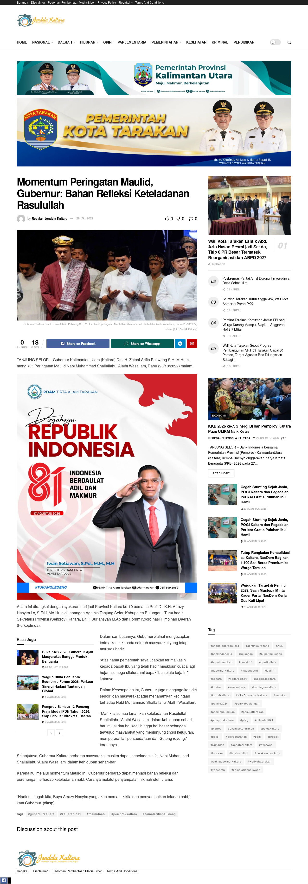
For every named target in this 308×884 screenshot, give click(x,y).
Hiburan (87, 42)
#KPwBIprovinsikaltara (251, 695)
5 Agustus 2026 (55, 696)
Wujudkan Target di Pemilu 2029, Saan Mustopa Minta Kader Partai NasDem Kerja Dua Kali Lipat (264, 593)
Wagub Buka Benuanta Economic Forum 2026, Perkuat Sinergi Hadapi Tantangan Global (67, 683)
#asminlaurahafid (257, 645)
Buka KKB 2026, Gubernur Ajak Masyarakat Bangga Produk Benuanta (67, 656)
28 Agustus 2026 (56, 667)
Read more (223, 472)
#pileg (244, 720)
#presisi (273, 736)
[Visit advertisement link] (154, 116)
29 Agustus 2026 (267, 438)
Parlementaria (132, 42)
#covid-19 (246, 662)
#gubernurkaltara (41, 814)
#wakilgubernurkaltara (226, 761)
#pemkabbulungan (246, 703)
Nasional (41, 42)
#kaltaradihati (70, 814)
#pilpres (216, 728)
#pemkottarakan (252, 712)
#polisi (215, 736)
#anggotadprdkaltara (225, 645)
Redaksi (124, 2)
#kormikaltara (220, 695)
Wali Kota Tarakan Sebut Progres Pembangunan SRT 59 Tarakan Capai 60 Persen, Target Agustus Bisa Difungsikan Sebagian (253, 352)
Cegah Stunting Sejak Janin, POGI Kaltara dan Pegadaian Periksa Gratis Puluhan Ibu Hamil (265, 494)
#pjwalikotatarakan (241, 728)
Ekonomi (219, 415)
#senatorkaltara (242, 745)
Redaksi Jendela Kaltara (49, 218)
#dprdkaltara (268, 662)
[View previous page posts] (51, 732)
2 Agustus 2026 (55, 722)
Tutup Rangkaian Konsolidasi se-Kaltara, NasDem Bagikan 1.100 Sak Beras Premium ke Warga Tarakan (265, 560)
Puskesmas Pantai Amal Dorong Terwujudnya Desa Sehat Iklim (256, 280)
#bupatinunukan (221, 662)
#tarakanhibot (238, 753)
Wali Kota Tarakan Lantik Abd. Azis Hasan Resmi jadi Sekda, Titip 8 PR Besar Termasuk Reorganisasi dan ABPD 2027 (237, 249)
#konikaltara (236, 687)
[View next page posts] (59, 732)
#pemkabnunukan (223, 712)
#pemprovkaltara (124, 814)
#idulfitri (270, 670)
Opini (107, 42)
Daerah (65, 42)
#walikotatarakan (259, 761)
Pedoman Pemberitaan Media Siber (71, 2)
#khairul (216, 687)
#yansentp (218, 770)
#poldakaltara (270, 728)
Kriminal (220, 42)
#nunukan (280, 695)
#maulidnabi (96, 814)
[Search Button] (289, 42)
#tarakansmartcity (267, 753)
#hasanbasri (249, 670)
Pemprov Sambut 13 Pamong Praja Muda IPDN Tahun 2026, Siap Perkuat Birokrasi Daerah (66, 711)
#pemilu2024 (219, 703)
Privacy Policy (107, 2)
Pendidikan (244, 42)
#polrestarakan (236, 736)
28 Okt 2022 (84, 218)
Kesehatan (196, 42)
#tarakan (217, 753)
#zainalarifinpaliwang (159, 814)
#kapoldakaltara (265, 678)
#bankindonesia (221, 654)
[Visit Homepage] (41, 20)
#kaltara (216, 678)
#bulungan (246, 654)
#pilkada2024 (264, 720)
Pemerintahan (165, 42)
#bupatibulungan (270, 654)
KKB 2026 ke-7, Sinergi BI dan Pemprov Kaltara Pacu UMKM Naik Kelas (249, 428)
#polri (257, 736)
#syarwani (266, 745)
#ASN (279, 645)
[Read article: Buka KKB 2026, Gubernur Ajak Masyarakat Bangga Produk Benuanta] (27, 657)
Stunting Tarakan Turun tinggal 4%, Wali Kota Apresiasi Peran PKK (256, 301)
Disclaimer (38, 2)
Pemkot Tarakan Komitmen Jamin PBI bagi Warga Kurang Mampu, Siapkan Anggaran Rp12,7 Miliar (254, 324)
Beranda (22, 2)
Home (22, 42)
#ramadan (217, 745)
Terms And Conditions (149, 2)
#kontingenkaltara (264, 687)
